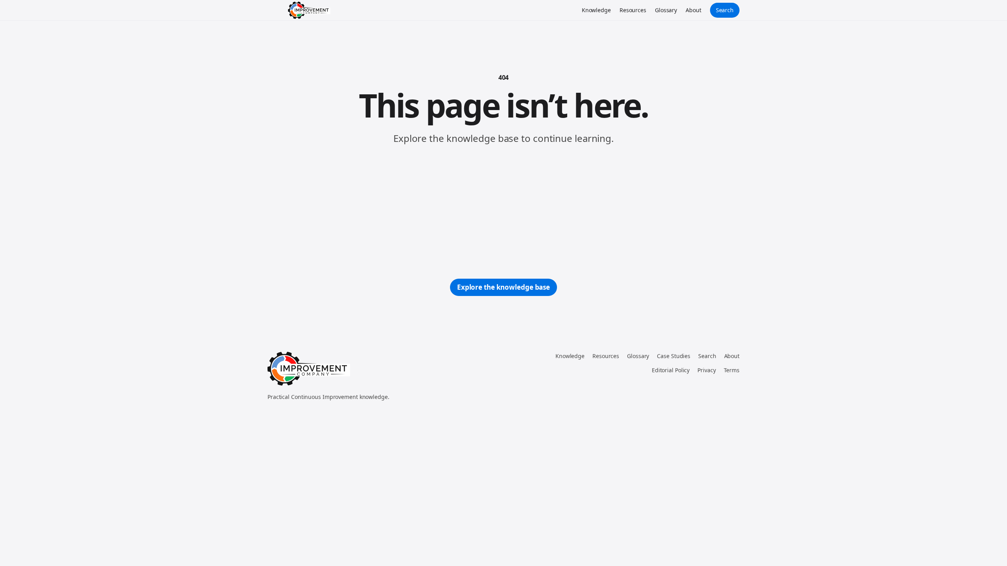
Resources (633, 10)
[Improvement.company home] (309, 10)
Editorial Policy (671, 370)
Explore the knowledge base (503, 287)
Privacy (706, 370)
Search (725, 10)
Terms (732, 370)
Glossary (666, 10)
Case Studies (673, 356)
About (693, 10)
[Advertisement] (503, 212)
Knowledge (596, 10)
